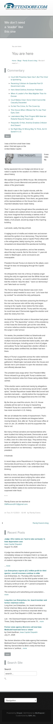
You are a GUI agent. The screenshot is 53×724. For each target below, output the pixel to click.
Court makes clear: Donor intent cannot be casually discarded (28, 101)
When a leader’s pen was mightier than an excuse (28, 94)
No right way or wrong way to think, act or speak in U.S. (29, 130)
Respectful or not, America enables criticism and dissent (29, 123)
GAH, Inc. (32, 715)
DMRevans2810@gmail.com (16, 504)
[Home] (26, 6)
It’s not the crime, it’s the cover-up (25, 106)
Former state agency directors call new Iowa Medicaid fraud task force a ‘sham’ (23, 628)
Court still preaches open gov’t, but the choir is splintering (29, 78)
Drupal (19, 713)
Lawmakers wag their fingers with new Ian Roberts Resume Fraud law (28, 117)
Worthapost (39, 713)
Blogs (19, 60)
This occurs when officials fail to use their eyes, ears (28, 111)
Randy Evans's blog (30, 60)
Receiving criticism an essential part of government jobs (27, 84)
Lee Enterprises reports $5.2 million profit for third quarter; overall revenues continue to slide (25, 571)
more (8, 565)
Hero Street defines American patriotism (27, 89)
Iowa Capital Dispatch (13, 544)
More (7, 136)
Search (7, 669)
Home (14, 60)
